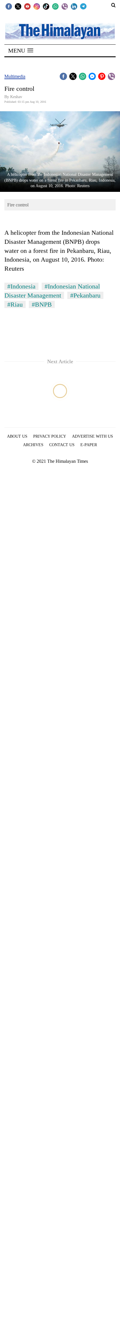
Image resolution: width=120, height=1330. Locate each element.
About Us (17, 436)
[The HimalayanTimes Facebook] (9, 6)
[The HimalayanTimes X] (18, 6)
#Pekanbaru (85, 295)
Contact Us (62, 445)
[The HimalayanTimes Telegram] (83, 6)
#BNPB (42, 304)
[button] (20, 50)
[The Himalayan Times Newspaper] (60, 31)
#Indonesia (21, 286)
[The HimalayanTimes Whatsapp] (55, 6)
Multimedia (14, 76)
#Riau (15, 304)
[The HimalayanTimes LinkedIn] (74, 6)
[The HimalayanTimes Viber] (64, 6)
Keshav (16, 97)
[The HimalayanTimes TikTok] (46, 6)
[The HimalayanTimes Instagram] (36, 6)
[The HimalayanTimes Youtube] (27, 6)
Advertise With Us (92, 436)
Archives (33, 445)
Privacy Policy (49, 436)
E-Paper (88, 445)
